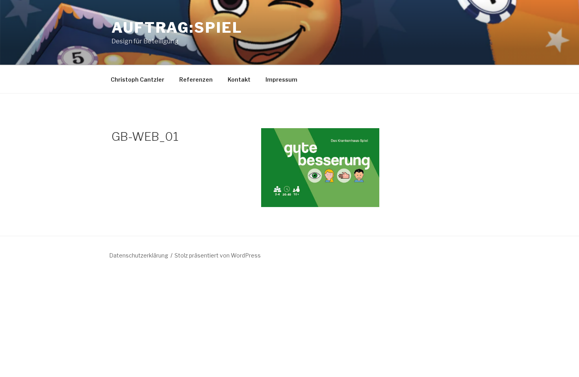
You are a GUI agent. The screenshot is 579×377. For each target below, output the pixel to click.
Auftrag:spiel (176, 27)
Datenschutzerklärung (138, 255)
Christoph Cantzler (137, 79)
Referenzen (196, 79)
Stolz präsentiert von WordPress (217, 255)
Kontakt (239, 79)
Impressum (281, 79)
